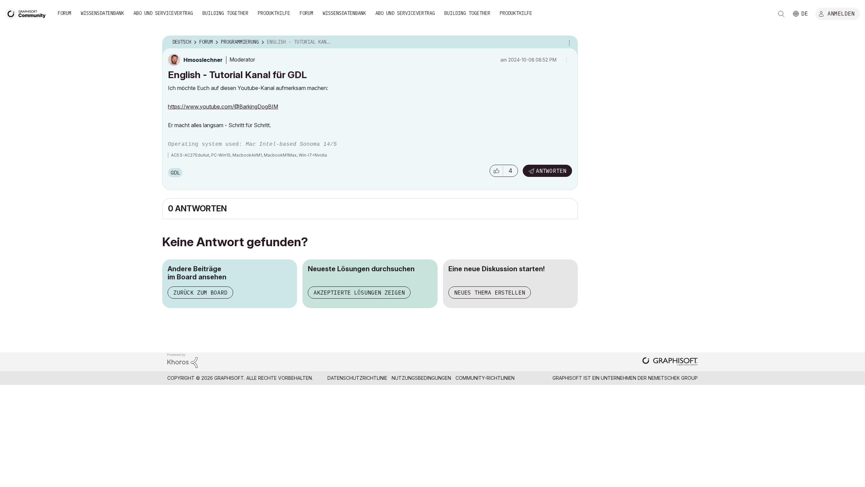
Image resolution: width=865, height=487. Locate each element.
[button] (496, 171)
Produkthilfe (274, 13)
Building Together (225, 13)
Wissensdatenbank (102, 13)
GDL (175, 173)
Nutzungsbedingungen (421, 378)
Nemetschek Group (673, 378)
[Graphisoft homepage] (670, 362)
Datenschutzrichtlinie (357, 378)
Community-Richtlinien (485, 378)
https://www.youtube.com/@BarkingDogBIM (223, 106)
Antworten (551, 170)
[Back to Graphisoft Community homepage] (27, 13)
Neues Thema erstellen (489, 292)
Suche (781, 13)
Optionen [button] (568, 42)
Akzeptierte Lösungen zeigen (359, 292)
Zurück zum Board (200, 292)
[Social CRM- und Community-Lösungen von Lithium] (182, 360)
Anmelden (841, 13)
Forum (64, 13)
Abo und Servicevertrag (163, 13)
